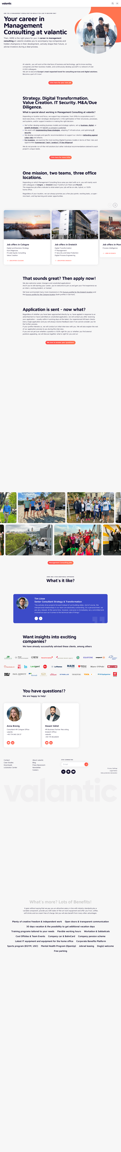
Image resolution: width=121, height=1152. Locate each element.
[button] (117, 3)
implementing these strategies (48, 130)
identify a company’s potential (54, 128)
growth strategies (31, 128)
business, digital (87, 125)
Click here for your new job (60, 83)
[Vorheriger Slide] (110, 205)
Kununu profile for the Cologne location (40, 294)
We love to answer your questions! (60, 342)
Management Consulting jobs (60, 563)
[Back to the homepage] (6, 3)
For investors (30, 140)
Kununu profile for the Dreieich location (78, 292)
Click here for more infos (60, 157)
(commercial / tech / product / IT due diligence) (54, 142)
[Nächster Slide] (115, 205)
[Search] (113, 3)
